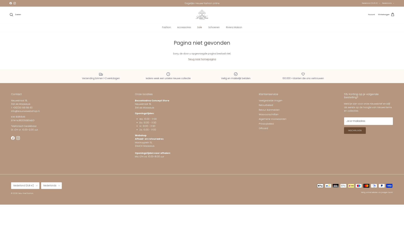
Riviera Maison (234, 27)
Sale (199, 27)
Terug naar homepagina (202, 59)
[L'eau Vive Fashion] (202, 15)
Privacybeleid (266, 123)
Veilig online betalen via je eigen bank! (377, 192)
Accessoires (184, 27)
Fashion (166, 27)
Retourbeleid (266, 105)
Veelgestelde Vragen (270, 100)
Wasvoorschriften (269, 114)
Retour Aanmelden (269, 109)
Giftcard (263, 128)
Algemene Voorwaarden (272, 119)
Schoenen (214, 27)
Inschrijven (355, 130)
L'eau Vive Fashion (25, 193)
